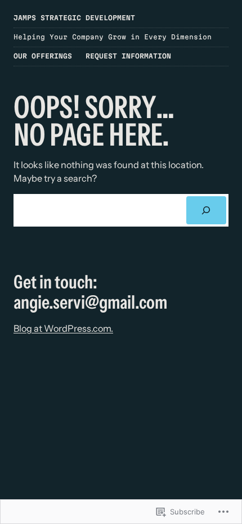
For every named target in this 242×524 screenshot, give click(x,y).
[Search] (206, 210)
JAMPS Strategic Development (74, 17)
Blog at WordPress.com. (63, 328)
